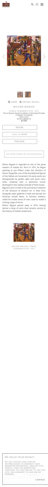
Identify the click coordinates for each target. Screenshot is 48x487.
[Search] (32, 4)
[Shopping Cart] (37, 4)
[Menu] (42, 4)
